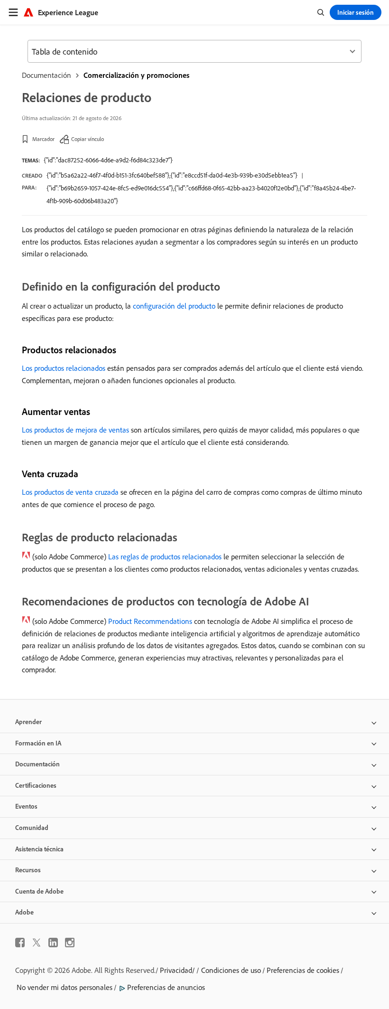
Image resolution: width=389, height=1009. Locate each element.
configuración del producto (174, 306)
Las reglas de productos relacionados (165, 556)
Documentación (46, 75)
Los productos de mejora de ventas (75, 429)
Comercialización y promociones (136, 75)
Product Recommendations (150, 621)
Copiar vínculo (87, 138)
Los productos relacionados (63, 368)
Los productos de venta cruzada (70, 492)
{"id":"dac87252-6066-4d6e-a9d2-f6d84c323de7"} (108, 160)
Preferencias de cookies (303, 970)
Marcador (43, 138)
